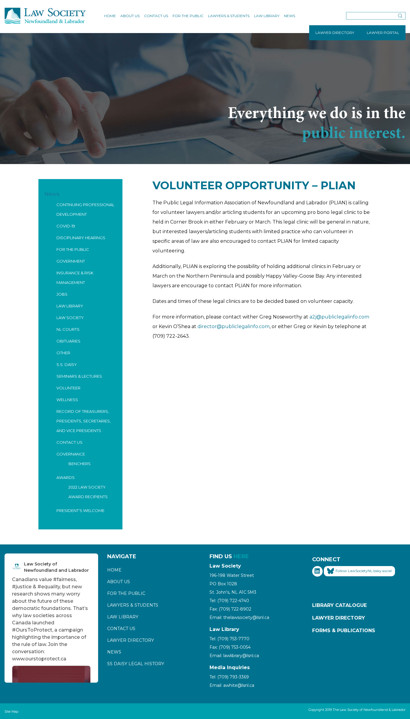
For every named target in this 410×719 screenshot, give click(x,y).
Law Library (266, 16)
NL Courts (68, 329)
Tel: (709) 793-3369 (229, 677)
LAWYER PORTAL (383, 32)
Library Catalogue (339, 605)
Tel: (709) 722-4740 (229, 600)
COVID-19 (65, 226)
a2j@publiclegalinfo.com (339, 317)
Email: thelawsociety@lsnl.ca (239, 617)
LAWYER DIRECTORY (334, 32)
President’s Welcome (80, 510)
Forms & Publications (343, 630)
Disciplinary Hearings (80, 237)
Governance (70, 454)
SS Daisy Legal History (135, 663)
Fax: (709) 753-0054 (230, 647)
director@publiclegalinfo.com (233, 326)
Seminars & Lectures (79, 376)
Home (110, 16)
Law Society (70, 317)
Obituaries (68, 341)
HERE (241, 556)
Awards (65, 477)
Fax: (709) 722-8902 (230, 609)
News (289, 16)
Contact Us (156, 16)
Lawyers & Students (228, 16)
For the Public (188, 16)
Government (70, 261)
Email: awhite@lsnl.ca (232, 685)
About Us (130, 16)
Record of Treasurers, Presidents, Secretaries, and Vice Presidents (83, 421)
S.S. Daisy (66, 364)
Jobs (62, 294)
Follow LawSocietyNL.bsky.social (364, 571)
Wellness (67, 399)
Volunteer (68, 387)
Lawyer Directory (130, 640)
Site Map (11, 711)
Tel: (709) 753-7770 (229, 638)
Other (63, 352)
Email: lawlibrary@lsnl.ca (234, 655)
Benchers (79, 463)
